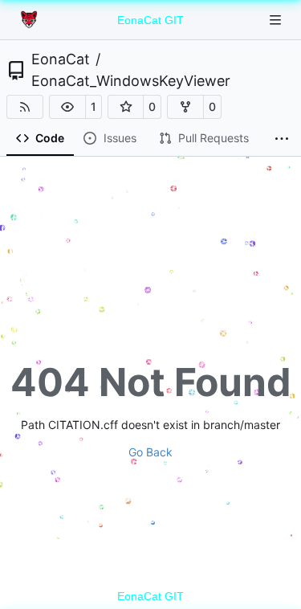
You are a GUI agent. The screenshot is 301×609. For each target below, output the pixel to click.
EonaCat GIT (150, 20)
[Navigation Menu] (277, 19)
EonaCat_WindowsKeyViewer (130, 81)
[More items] (282, 139)
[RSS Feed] (24, 107)
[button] (67, 107)
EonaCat (60, 59)
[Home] (30, 20)
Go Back (150, 452)
